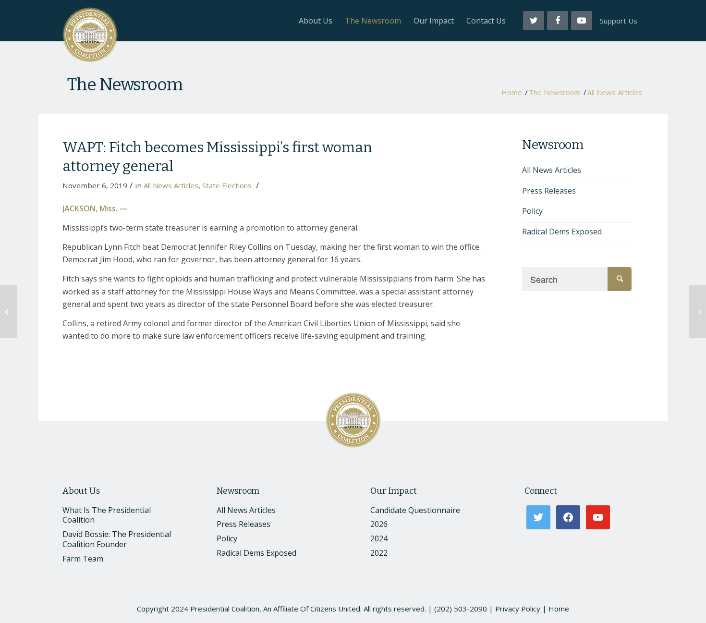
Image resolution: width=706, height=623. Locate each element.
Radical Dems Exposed (562, 231)
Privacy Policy (517, 608)
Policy (532, 211)
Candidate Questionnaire (415, 510)
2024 (379, 538)
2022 (379, 553)
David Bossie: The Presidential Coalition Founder (116, 539)
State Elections (227, 185)
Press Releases (549, 190)
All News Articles (614, 92)
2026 (379, 524)
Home (511, 92)
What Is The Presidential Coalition (106, 515)
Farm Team (82, 558)
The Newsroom (125, 84)
